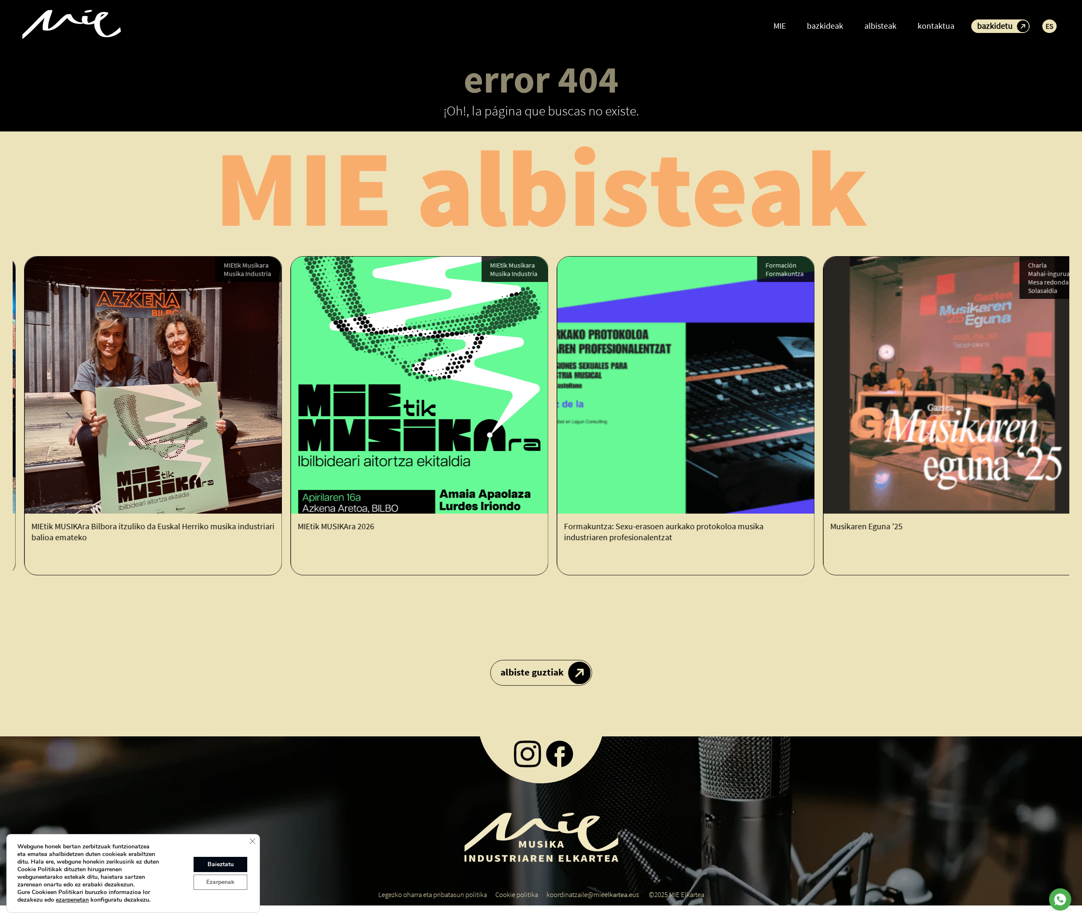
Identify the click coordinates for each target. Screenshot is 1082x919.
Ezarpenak (220, 882)
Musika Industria (236, 273)
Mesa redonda (1036, 282)
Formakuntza (773, 273)
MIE (779, 25)
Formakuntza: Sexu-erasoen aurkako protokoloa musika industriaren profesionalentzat (652, 531)
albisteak (880, 25)
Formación (769, 265)
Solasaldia (1031, 290)
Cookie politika (516, 894)
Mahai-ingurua (1037, 273)
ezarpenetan (72, 900)
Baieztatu (221, 864)
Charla (1025, 265)
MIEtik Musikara (234, 265)
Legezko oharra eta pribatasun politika (432, 894)
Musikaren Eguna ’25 (855, 526)
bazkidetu (995, 25)
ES (1049, 26)
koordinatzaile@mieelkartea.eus (592, 894)
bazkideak (825, 25)
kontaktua (936, 25)
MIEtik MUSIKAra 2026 (324, 526)
